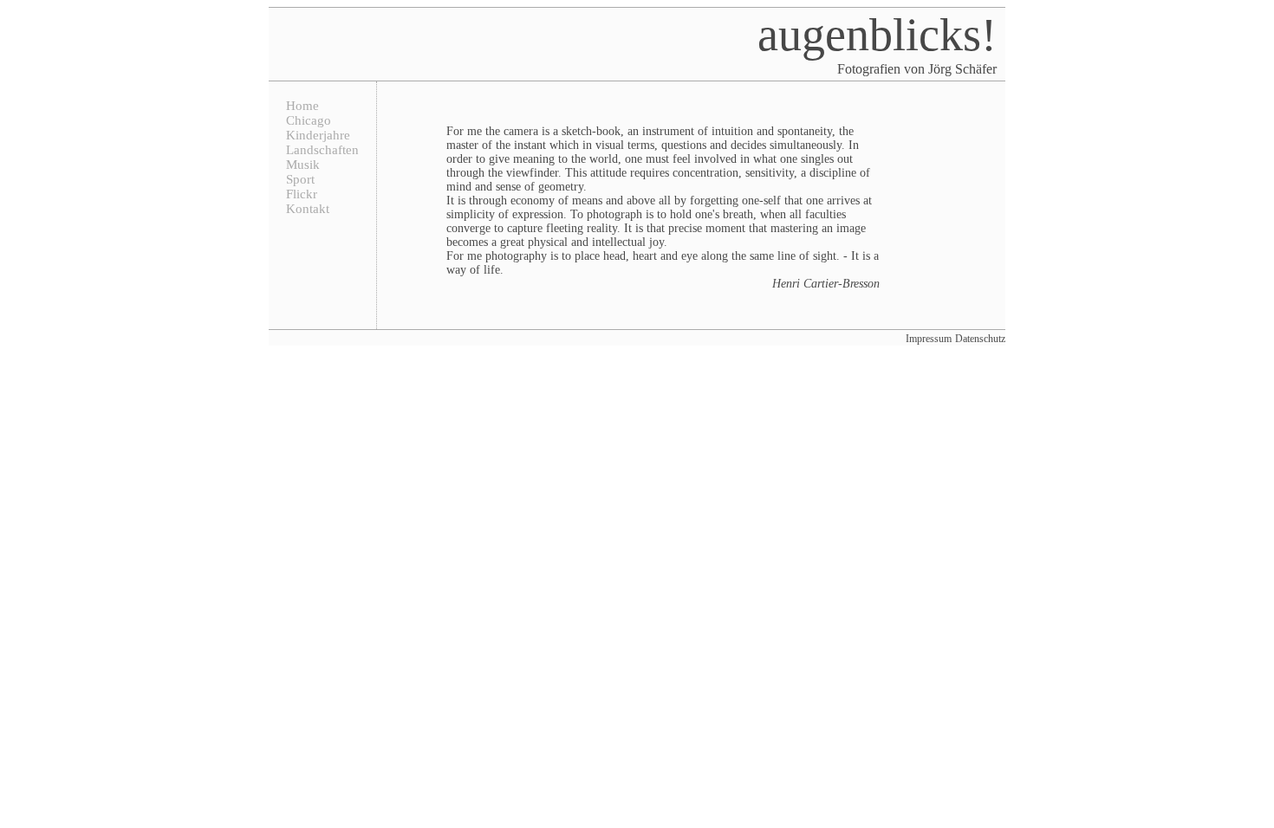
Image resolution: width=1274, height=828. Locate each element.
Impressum (929, 339)
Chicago (308, 120)
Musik (303, 164)
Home (302, 106)
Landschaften (322, 150)
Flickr (301, 194)
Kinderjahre (318, 135)
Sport (300, 179)
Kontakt (307, 209)
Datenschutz (980, 339)
